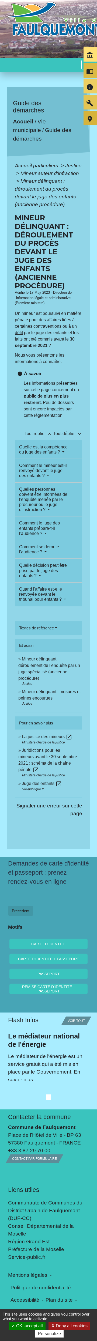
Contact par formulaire (34, 1159)
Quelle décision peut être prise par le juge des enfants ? (43, 570)
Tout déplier (67, 433)
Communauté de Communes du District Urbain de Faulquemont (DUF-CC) (45, 1210)
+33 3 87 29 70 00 (29, 1150)
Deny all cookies (71, 1326)
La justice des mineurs (47, 736)
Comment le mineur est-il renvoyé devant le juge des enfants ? (43, 470)
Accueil (23, 122)
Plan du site (59, 1300)
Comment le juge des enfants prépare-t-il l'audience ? (39, 528)
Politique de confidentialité (41, 1287)
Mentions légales (27, 1275)
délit (19, 332)
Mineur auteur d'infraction (49, 173)
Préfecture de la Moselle (36, 1249)
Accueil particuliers (37, 165)
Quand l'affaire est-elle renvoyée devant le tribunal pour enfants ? (41, 594)
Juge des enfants (42, 783)
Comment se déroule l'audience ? (39, 549)
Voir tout (76, 1021)
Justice (73, 165)
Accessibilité (25, 1300)
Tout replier (38, 433)
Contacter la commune (39, 1116)
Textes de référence (36, 628)
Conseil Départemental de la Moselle (41, 1230)
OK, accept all (29, 1326)
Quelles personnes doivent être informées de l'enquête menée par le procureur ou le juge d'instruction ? (43, 499)
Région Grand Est (29, 1241)
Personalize (49, 1333)
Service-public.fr (26, 1257)
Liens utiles (23, 1189)
